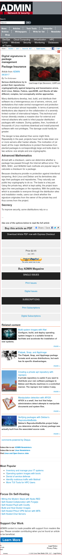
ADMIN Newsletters (23, 447)
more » (57, 346)
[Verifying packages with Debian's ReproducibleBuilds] (9, 420)
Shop (7, 34)
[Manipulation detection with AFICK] (9, 402)
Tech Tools (31, 28)
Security (27, 42)
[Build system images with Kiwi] (9, 333)
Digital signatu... (41, 49)
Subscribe (47, 28)
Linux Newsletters (22, 450)
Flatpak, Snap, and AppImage (32, 352)
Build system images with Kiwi (32, 329)
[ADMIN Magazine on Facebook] (52, 48)
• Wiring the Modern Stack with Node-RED (20, 498)
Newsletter (56, 31)
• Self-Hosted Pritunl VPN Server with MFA (20, 510)
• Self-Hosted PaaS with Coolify (15, 504)
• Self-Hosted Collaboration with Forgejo (19, 501)
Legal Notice (52, 546)
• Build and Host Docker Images (15, 507)
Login (58, 48)
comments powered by (16, 439)
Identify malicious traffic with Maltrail (23, 479)
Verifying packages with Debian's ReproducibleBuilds (33, 419)
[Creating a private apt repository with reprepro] (9, 380)
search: (3, 19)
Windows (15, 42)
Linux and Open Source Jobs (16, 453)
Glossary (5, 553)
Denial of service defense (18, 476)
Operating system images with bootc (23, 473)
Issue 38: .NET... (27, 49)
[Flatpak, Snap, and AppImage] (9, 355)
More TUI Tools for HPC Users (20, 482)
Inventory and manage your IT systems (24, 470)
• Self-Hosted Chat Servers (13, 513)
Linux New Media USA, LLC (43, 553)
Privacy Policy (52, 548)
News (4, 28)
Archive (5, 31)
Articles (16, 28)
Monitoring (40, 42)
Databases (53, 42)
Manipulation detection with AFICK (34, 397)
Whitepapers (21, 31)
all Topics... (7, 45)
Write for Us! (39, 31)
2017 (17, 49)
